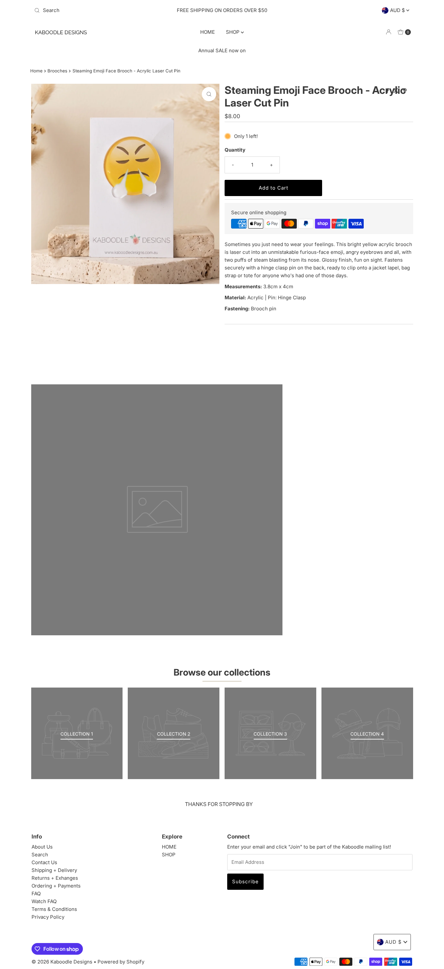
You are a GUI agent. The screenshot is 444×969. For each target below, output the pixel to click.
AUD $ (398, 10)
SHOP (233, 32)
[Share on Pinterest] (405, 91)
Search (40, 854)
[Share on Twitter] (396, 91)
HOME (207, 32)
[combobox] (93, 10)
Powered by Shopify (121, 962)
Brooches (57, 70)
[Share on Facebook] (388, 91)
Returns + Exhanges (55, 878)
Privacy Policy (48, 917)
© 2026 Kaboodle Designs (62, 962)
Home (36, 70)
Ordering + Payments (56, 886)
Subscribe (245, 881)
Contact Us (44, 862)
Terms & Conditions (54, 909)
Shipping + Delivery (54, 870)
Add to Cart (273, 188)
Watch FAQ (44, 901)
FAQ (36, 893)
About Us (42, 847)
